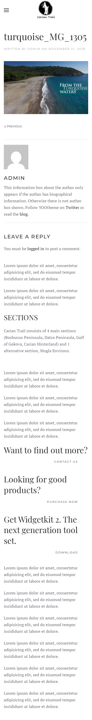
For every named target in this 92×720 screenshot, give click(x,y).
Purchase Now (62, 502)
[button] (6, 10)
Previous (14, 126)
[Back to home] (46, 10)
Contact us (66, 461)
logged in (35, 248)
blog (24, 214)
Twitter (72, 207)
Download (66, 552)
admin (34, 49)
